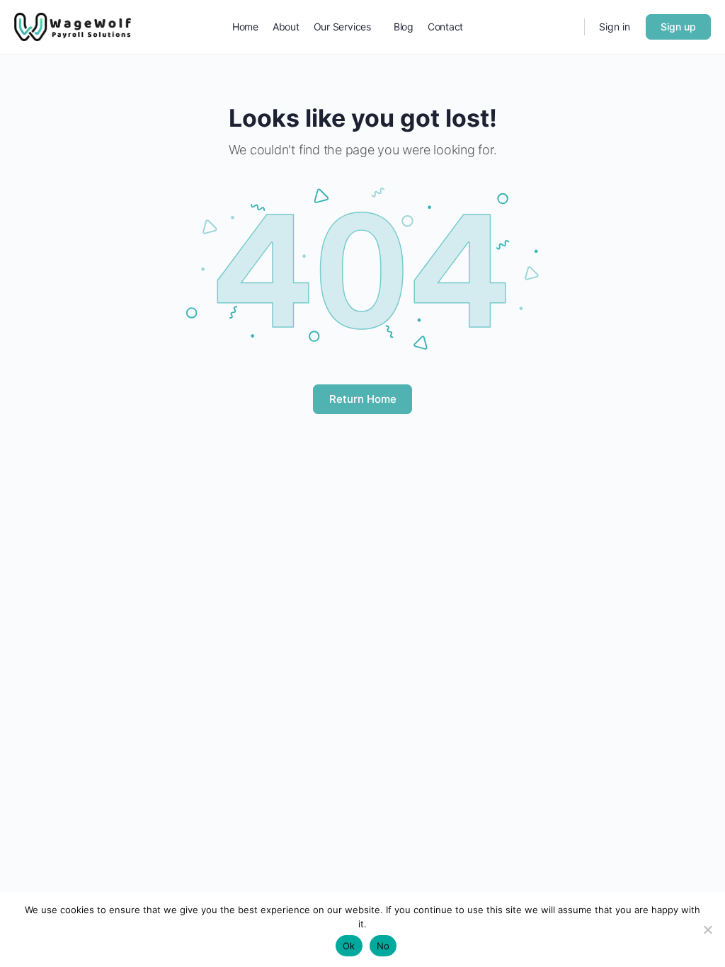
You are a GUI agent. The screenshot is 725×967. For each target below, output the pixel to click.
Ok (349, 945)
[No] (707, 929)
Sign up (678, 27)
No (383, 945)
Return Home (362, 399)
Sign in (614, 27)
